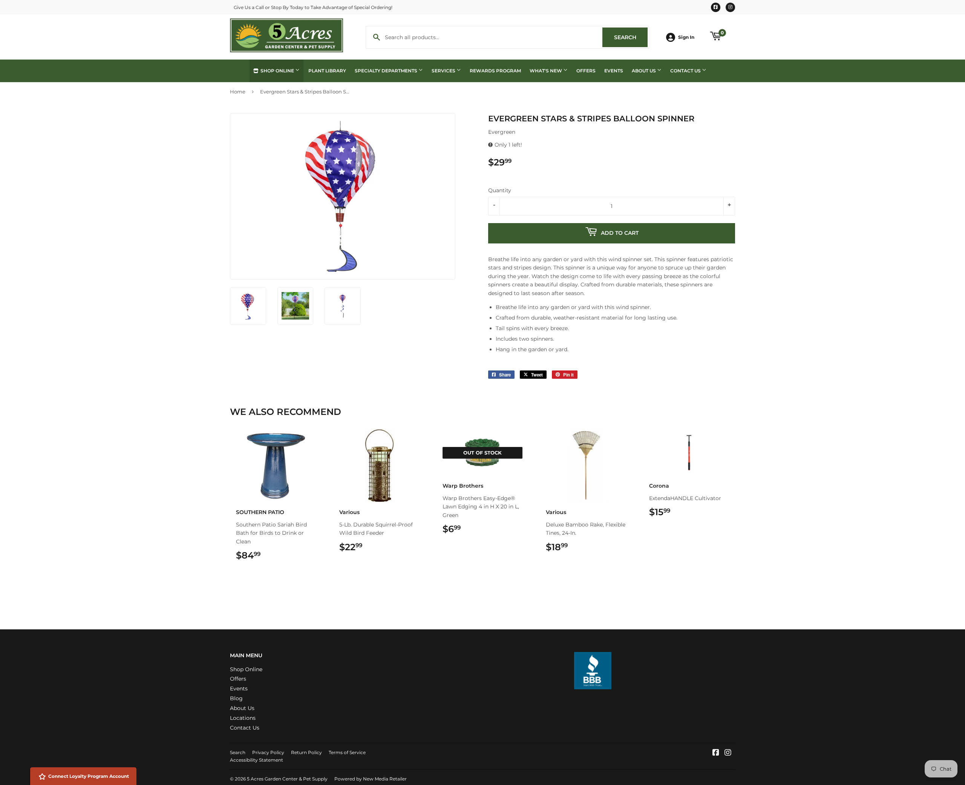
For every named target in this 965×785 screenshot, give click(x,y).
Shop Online (277, 70)
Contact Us (686, 70)
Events (613, 70)
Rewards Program (495, 70)
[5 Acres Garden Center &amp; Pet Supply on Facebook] (715, 753)
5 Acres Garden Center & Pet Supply (287, 779)
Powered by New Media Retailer (370, 779)
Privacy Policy (268, 752)
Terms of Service (347, 752)
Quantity (499, 190)
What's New (546, 70)
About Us (644, 70)
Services (444, 70)
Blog (236, 698)
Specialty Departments (386, 70)
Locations (243, 718)
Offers (586, 70)
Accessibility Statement (256, 760)
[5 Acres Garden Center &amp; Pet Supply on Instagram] (728, 753)
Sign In (686, 37)
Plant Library (327, 70)
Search (631, 37)
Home (237, 92)
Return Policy (306, 752)
